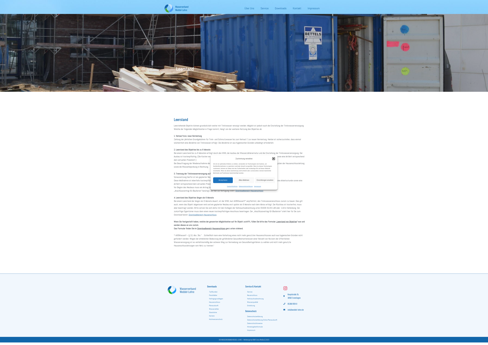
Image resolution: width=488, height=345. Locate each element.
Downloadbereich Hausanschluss (249, 190)
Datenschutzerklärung (246, 186)
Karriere (212, 316)
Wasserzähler (214, 309)
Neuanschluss (252, 295)
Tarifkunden (213, 292)
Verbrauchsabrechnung (255, 299)
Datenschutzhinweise (254, 323)
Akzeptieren (223, 180)
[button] (273, 159)
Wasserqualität (252, 302)
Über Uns (249, 8)
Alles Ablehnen (244, 180)
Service (265, 8)
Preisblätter (213, 295)
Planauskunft (213, 305)
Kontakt (297, 8)
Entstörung (251, 305)
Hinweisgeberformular (255, 327)
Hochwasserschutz (216, 319)
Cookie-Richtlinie (232, 186)
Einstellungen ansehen (265, 180)
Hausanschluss (214, 302)
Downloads (280, 8)
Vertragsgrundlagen (216, 299)
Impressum (257, 186)
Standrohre (213, 312)
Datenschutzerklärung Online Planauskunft (262, 320)
